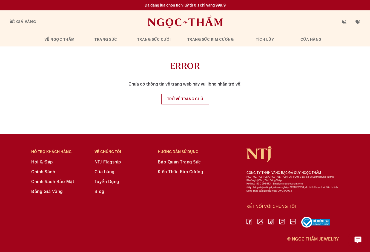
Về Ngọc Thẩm (59, 39)
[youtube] (293, 223)
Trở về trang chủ (185, 99)
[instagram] (282, 223)
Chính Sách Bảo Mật (52, 181)
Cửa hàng (311, 39)
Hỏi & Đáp (42, 162)
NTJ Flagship (107, 162)
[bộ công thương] (315, 223)
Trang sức (105, 39)
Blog (99, 191)
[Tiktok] (271, 223)
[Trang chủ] (185, 21)
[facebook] (249, 223)
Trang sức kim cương (210, 39)
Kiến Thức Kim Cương (180, 172)
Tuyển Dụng (106, 181)
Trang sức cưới (154, 39)
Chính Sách (43, 172)
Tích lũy (265, 39)
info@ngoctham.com (291, 184)
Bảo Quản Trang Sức (179, 162)
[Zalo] (260, 223)
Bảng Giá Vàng (47, 191)
